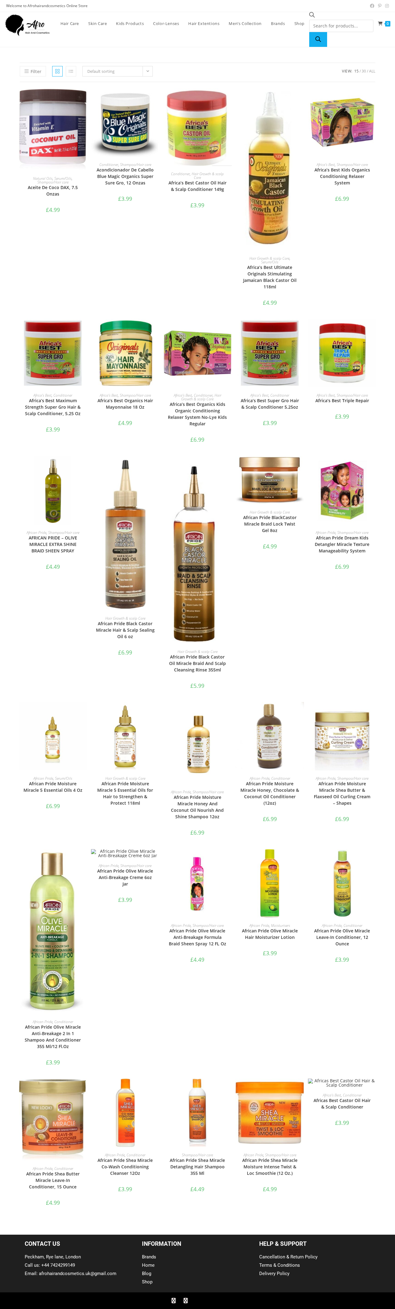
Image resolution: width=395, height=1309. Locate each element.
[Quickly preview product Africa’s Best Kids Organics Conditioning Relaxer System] (373, 99)
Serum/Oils (63, 178)
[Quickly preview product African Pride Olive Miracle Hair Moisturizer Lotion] (301, 860)
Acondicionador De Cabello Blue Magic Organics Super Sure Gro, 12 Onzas (125, 176)
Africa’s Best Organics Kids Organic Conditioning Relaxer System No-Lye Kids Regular (197, 414)
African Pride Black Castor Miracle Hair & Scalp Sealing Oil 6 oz (125, 630)
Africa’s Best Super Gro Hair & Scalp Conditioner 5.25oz (270, 404)
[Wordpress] (209, 1300)
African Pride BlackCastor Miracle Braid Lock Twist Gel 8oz (270, 523)
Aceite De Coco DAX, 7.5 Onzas (53, 190)
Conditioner (108, 164)
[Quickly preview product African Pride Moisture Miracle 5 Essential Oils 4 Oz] (84, 713)
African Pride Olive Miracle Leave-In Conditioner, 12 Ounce (342, 937)
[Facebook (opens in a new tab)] (372, 6)
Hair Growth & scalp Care (208, 175)
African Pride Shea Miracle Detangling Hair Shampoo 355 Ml (197, 1166)
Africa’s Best (326, 164)
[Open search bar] (312, 16)
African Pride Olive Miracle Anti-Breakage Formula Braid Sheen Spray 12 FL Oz (197, 937)
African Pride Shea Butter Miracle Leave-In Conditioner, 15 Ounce (53, 1180)
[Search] (318, 39)
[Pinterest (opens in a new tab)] (379, 6)
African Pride (36, 532)
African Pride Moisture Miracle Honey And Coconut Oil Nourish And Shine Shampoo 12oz (197, 807)
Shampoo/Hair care (53, 182)
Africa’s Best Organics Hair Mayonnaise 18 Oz (125, 404)
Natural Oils (42, 178)
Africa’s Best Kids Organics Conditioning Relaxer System (342, 176)
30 (364, 71)
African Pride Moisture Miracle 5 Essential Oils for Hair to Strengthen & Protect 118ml (125, 793)
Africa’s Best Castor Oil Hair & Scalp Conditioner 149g (197, 186)
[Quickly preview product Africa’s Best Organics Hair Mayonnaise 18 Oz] (156, 330)
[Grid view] (57, 71)
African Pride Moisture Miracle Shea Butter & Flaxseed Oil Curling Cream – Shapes (342, 793)
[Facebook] (173, 1300)
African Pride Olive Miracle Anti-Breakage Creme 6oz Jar (125, 877)
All (372, 71)
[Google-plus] (197, 1300)
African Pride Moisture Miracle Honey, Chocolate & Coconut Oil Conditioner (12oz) (269, 793)
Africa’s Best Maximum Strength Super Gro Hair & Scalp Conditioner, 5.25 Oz (53, 407)
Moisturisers (280, 925)
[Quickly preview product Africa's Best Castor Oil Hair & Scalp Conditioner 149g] (228, 99)
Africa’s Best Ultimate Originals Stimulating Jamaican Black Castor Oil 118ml (270, 277)
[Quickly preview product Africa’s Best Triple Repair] (373, 330)
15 (356, 71)
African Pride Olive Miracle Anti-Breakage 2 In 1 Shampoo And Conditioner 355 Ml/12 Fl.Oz (53, 1036)
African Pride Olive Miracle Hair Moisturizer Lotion (270, 934)
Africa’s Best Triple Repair (342, 400)
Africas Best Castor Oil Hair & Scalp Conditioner (342, 1103)
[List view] (71, 71)
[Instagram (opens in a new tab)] (386, 6)
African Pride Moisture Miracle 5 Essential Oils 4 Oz (52, 787)
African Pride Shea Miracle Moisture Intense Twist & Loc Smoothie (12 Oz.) (269, 1166)
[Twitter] (185, 1300)
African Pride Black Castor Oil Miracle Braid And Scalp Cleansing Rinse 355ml (197, 663)
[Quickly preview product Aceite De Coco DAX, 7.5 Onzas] (84, 99)
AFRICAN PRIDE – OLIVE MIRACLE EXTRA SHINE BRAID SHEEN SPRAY (53, 544)
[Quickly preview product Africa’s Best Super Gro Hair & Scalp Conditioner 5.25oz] (301, 330)
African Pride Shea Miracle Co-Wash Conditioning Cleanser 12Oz (125, 1166)
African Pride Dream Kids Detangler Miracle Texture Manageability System (342, 544)
